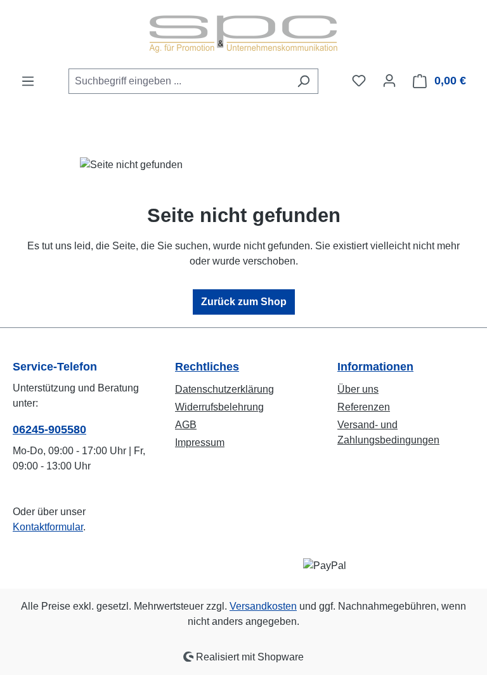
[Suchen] (303, 81)
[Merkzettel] (359, 80)
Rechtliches (207, 366)
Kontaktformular (48, 526)
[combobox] (178, 81)
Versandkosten (263, 606)
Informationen (375, 366)
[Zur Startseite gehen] (243, 34)
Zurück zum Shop (244, 301)
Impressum (199, 442)
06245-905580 (49, 429)
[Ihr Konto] (389, 80)
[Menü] (28, 81)
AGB (186, 424)
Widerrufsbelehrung (219, 407)
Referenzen (363, 407)
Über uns (358, 389)
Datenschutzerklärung (224, 389)
